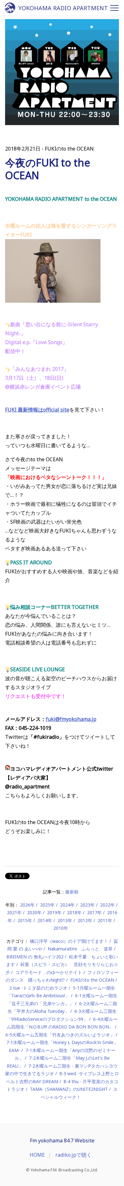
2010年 (60, 928)
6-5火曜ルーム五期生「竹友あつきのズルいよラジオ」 (59, 1035)
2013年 (65, 920)
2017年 (94, 912)
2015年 (24, 920)
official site (56, 409)
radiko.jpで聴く (73, 1154)
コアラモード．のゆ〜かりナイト (48, 972)
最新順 (72, 892)
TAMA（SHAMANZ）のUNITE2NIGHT (69, 1089)
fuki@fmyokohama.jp (71, 719)
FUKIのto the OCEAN (92, 980)
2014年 (45, 920)
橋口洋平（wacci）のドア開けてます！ (69, 941)
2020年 (34, 912)
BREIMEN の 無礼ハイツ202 (35, 957)
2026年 (27, 905)
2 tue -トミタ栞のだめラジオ (38, 988)
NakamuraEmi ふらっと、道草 (80, 949)
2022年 (107, 905)
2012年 (85, 920)
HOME (37, 1154)
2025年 (47, 905)
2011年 (105, 920)
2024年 (67, 905)
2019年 (54, 912)
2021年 (14, 912)
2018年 (74, 912)
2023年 (87, 905)
